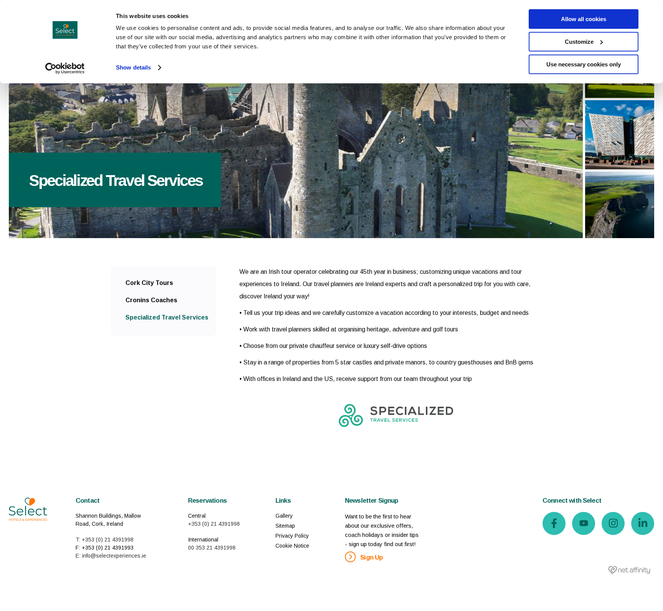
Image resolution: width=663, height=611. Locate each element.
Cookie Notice (292, 546)
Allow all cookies (583, 19)
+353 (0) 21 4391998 (214, 524)
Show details (133, 67)
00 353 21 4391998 (212, 548)
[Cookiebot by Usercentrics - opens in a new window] (65, 68)
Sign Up (371, 557)
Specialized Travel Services (166, 317)
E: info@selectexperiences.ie (111, 556)
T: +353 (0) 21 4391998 (105, 539)
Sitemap (285, 526)
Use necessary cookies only (583, 64)
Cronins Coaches (151, 300)
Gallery (284, 516)
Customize (579, 41)
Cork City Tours (149, 283)
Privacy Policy (292, 536)
